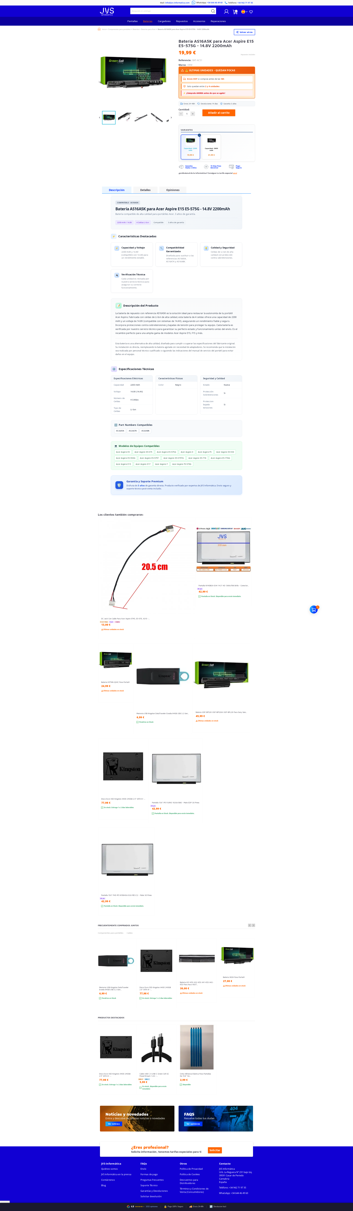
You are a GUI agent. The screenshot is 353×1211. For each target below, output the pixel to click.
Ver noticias (114, 1124)
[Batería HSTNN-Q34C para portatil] (128, 677)
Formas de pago (149, 1174)
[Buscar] (213, 11)
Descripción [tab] (117, 190)
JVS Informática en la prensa (116, 1174)
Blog (103, 1185)
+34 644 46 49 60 (239, 1193)
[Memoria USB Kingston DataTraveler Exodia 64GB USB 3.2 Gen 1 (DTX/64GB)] (187, 693)
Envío (143, 1168)
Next (253, 925)
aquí (235, 173)
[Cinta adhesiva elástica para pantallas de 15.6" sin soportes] (211, 1064)
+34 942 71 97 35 (237, 1187)
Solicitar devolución (151, 1196)
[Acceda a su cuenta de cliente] (226, 12)
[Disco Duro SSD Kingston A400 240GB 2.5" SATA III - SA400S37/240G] (143, 783)
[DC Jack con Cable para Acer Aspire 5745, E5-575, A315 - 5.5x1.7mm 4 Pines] (190, 583)
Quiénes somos (109, 1168)
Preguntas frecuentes (152, 1179)
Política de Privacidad (191, 1168)
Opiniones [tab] (173, 190)
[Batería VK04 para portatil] (249, 972)
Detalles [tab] (145, 190)
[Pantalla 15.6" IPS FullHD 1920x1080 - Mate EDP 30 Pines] (197, 785)
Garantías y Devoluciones (154, 1190)
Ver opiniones (193, 1124)
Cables (130, 933)
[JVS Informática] (107, 14)
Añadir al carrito (219, 112)
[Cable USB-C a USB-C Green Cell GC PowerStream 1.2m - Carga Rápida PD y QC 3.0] (171, 1064)
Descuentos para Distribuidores (189, 1181)
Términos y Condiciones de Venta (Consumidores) (194, 1190)
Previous (249, 925)
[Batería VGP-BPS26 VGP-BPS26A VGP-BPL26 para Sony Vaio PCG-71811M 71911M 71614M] (245, 692)
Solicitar (214, 1150)
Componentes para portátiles (110, 933)
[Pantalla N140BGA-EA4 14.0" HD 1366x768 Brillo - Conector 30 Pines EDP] (247, 566)
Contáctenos (108, 1179)
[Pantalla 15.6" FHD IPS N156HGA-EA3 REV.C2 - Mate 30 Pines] (149, 876)
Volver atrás (246, 32)
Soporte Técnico (149, 1185)
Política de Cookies (190, 1174)
